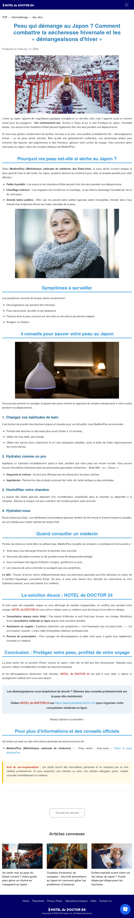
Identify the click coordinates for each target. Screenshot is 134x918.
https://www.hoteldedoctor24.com (75, 703)
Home (26, 901)
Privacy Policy (54, 901)
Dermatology (20, 17)
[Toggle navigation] (126, 5)
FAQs (93, 901)
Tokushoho (38, 901)
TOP (4, 17)
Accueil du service (67, 813)
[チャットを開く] (125, 909)
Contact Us (105, 901)
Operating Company (76, 901)
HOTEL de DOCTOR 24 (35, 703)
